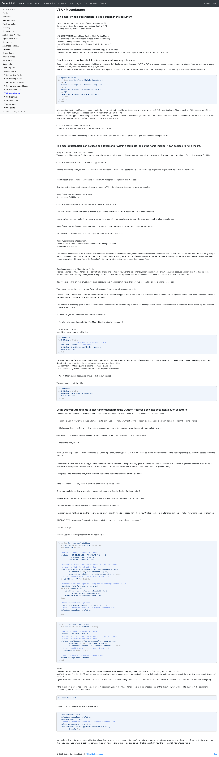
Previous (207, 3)
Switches (6, 49)
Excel (29, 3)
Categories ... (8, 42)
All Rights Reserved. (94, 754)
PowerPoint (49, 3)
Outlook (62, 3)
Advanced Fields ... (11, 46)
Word (37, 3)
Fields (5, 13)
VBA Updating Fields (13, 78)
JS (84, 3)
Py (78, 3)
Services (93, 3)
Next (214, 3)
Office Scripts (10, 71)
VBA (71, 3)
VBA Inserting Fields (13, 75)
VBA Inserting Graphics (14, 82)
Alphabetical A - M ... (12, 35)
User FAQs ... (8, 16)
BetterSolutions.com (13, 3)
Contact (103, 3)
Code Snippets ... (10, 68)
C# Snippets (9, 108)
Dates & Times (9, 57)
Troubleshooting (10, 24)
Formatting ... (8, 53)
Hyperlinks (7, 60)
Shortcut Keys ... (10, 20)
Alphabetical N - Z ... (11, 38)
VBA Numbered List (12, 89)
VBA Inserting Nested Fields (16, 86)
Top (215, 754)
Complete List (9, 31)
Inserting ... (7, 27)
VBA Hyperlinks (11, 97)
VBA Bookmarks (11, 100)
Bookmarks (7, 64)
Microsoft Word (9, 9)
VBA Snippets (10, 104)
